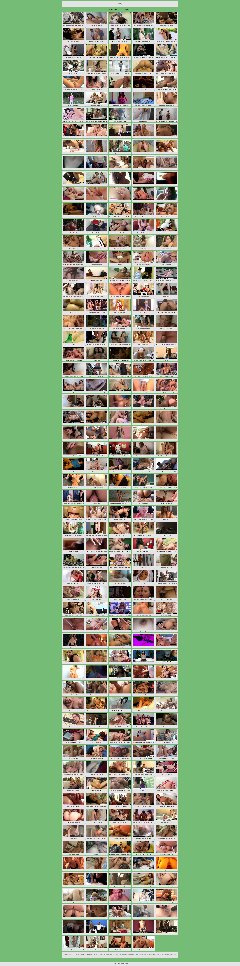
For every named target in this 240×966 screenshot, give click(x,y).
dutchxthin (120, 5)
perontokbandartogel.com (121, 963)
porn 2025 (121, 3)
